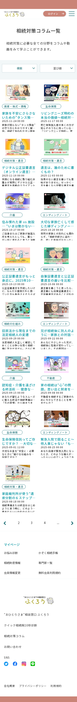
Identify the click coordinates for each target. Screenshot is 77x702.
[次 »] (72, 523)
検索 (19, 68)
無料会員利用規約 (49, 573)
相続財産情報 (12, 563)
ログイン (53, 13)
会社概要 (9, 686)
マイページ (12, 544)
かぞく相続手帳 (48, 553)
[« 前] (5, 523)
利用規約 (56, 686)
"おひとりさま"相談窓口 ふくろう (26, 614)
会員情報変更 (12, 573)
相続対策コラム (14, 636)
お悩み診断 (11, 553)
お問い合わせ (13, 647)
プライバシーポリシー (33, 686)
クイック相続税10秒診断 (20, 625)
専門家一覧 (45, 563)
